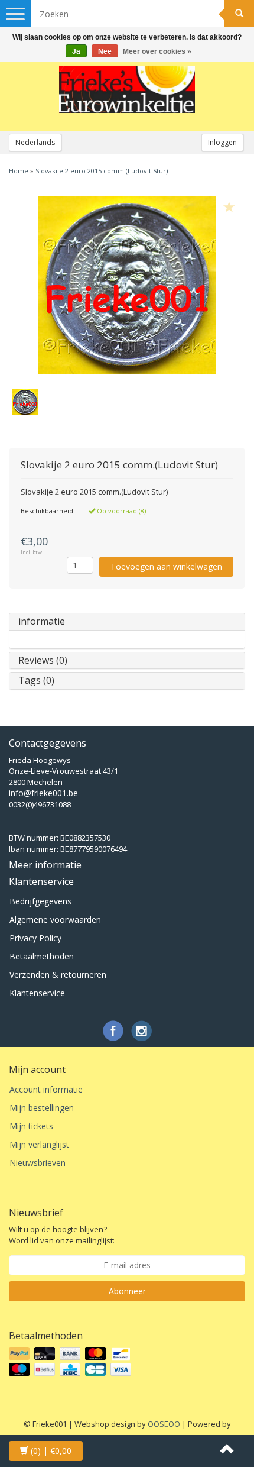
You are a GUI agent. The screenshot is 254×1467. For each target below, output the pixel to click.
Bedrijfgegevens (40, 901)
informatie (41, 621)
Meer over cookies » (157, 51)
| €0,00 (51, 1450)
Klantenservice (37, 993)
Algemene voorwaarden (55, 919)
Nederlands (35, 142)
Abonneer (127, 1291)
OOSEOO (164, 1423)
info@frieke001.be (43, 793)
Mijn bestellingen (41, 1107)
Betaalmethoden (41, 956)
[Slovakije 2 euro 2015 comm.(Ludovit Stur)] (127, 285)
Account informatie (46, 1089)
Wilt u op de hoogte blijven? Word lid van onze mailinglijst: (62, 1235)
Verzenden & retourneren (57, 974)
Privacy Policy (35, 937)
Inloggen (222, 142)
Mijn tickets (31, 1126)
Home (18, 170)
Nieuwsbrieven (37, 1162)
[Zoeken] (239, 13)
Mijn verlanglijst (39, 1144)
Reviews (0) (42, 660)
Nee (105, 51)
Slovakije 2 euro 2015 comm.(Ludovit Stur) (101, 170)
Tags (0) (36, 680)
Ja (76, 51)
